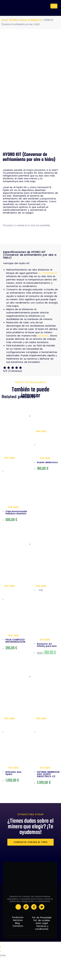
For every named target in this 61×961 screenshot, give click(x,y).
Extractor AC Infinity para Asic (47, 645)
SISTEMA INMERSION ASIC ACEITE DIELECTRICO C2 (48, 774)
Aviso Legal (42, 923)
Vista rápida (9, 458)
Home (4, 20)
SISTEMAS (13, 20)
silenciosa (43, 335)
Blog (17, 923)
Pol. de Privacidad (42, 917)
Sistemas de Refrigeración (31, 20)
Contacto (18, 926)
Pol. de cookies (42, 920)
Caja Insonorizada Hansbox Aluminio (16, 512)
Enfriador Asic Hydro (13, 773)
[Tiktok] (26, 907)
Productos (17, 917)
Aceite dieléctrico (47, 462)
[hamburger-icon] (53, 6)
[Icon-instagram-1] (18, 907)
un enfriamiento (47, 273)
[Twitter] (41, 907)
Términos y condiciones (42, 928)
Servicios (18, 920)
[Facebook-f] (34, 907)
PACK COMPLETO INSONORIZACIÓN (15, 640)
